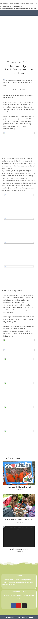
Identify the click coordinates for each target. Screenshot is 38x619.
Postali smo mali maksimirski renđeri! (19, 519)
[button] (9, 13)
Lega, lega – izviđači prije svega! (19, 487)
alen (14, 89)
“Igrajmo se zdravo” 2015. (19, 549)
